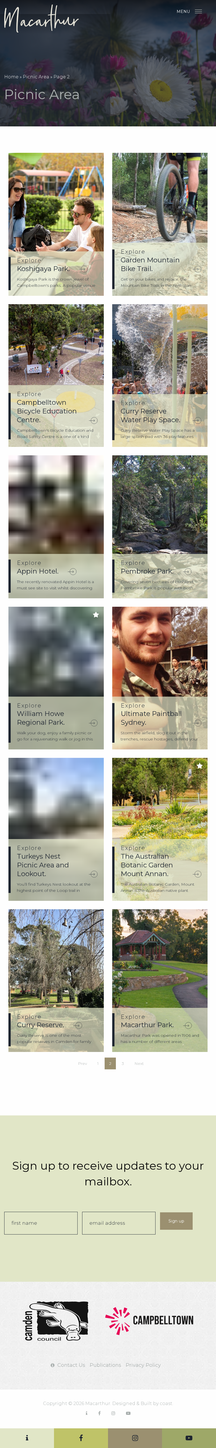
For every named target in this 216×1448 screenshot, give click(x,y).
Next (139, 1063)
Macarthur (46, 18)
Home (11, 76)
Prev (82, 1063)
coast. (166, 1403)
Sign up (176, 1221)
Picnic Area (36, 76)
